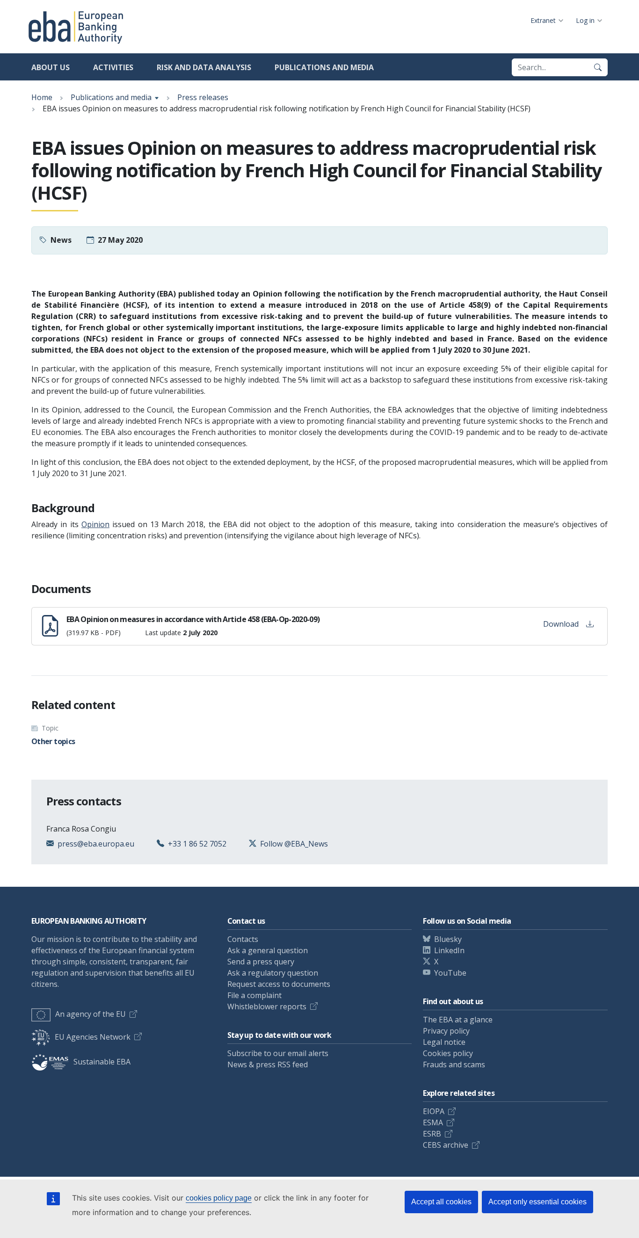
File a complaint (254, 995)
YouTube (450, 973)
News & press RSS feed (267, 1064)
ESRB (432, 1134)
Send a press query (260, 961)
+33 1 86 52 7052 (197, 844)
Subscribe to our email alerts (277, 1053)
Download (561, 624)
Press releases (202, 97)
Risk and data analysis (204, 67)
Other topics (53, 741)
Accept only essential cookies (537, 1202)
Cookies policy (448, 1053)
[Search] (598, 67)
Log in (585, 20)
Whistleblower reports (266, 1006)
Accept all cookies (441, 1202)
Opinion (95, 524)
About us (50, 67)
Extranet (543, 20)
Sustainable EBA (102, 1062)
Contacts (242, 939)
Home (41, 97)
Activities (113, 67)
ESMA (433, 1122)
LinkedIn (449, 950)
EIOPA (433, 1111)
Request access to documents (278, 984)
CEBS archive (445, 1145)
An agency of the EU (90, 1014)
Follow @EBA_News (294, 844)
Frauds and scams (454, 1064)
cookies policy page (219, 1198)
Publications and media (324, 67)
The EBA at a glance (458, 1019)
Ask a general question (267, 950)
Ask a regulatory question (272, 973)
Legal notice (444, 1042)
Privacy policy (446, 1031)
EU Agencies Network (93, 1037)
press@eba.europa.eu (96, 844)
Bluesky (448, 939)
